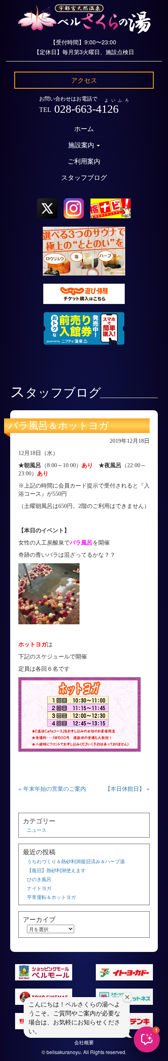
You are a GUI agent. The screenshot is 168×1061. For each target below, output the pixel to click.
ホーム (84, 128)
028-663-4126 (86, 109)
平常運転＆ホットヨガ (51, 896)
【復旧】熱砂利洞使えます (56, 869)
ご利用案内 (84, 161)
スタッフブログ (84, 177)
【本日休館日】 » (127, 788)
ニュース (36, 829)
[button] (147, 1039)
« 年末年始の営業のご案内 (52, 788)
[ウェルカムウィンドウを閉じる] (127, 997)
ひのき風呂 (39, 878)
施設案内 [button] (82, 145)
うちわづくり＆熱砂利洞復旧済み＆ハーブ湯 (76, 861)
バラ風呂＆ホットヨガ (58, 425)
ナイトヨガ (39, 887)
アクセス (84, 80)
